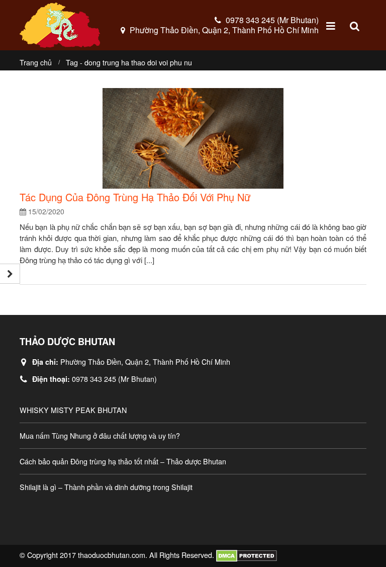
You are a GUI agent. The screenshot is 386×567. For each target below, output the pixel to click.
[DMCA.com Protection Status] (246, 554)
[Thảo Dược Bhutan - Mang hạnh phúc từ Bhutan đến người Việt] (60, 25)
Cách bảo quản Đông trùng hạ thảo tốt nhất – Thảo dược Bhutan (123, 461)
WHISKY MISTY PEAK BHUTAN (73, 409)
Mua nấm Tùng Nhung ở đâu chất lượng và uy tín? (100, 435)
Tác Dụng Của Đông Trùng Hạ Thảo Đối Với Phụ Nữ (135, 197)
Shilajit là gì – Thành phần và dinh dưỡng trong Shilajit (106, 486)
